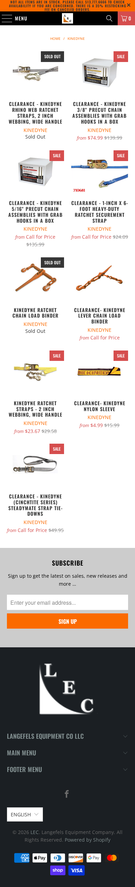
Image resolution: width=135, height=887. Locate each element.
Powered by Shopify (87, 839)
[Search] (109, 18)
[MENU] (3, 18)
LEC (34, 832)
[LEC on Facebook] (67, 794)
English (21, 814)
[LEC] (67, 18)
